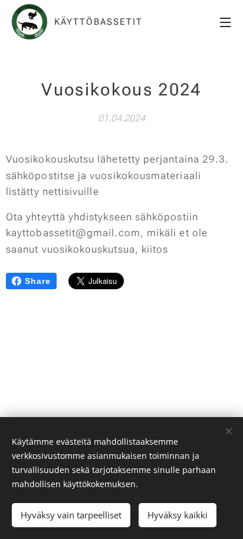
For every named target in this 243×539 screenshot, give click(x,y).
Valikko (225, 22)
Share (38, 281)
